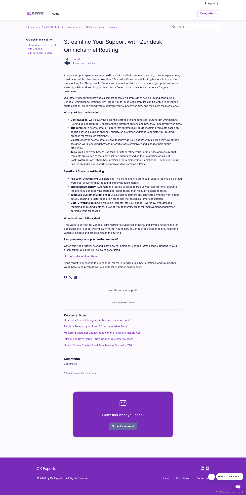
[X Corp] (70, 277)
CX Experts (31, 27)
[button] (211, 3)
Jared (76, 59)
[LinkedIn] (75, 277)
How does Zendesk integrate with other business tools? (97, 320)
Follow (175, 60)
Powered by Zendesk (231, 492)
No (131, 296)
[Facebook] (65, 277)
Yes (114, 296)
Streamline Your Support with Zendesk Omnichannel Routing (42, 49)
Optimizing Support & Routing (101, 27)
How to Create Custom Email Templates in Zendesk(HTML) (98, 345)
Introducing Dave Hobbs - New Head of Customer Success (98, 338)
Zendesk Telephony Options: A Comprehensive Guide (96, 326)
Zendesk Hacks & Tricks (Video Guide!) (62, 27)
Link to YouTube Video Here (80, 256)
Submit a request (123, 426)
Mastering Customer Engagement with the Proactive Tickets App (102, 332)
